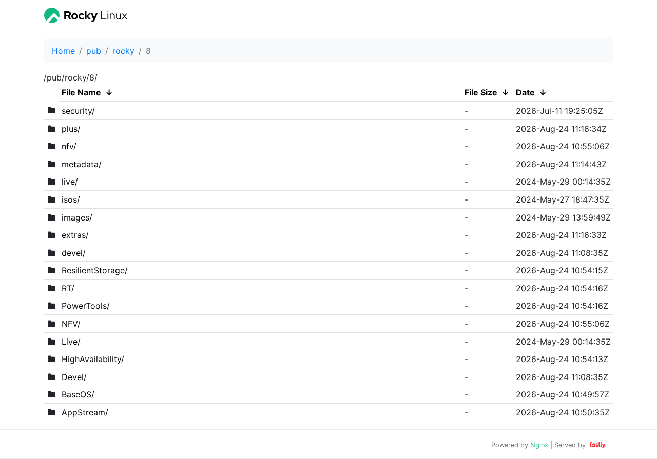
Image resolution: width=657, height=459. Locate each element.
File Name (81, 92)
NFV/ (71, 323)
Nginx (539, 445)
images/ (77, 217)
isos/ (71, 199)
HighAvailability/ (93, 359)
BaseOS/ (78, 394)
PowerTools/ (86, 306)
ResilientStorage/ (95, 270)
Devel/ (74, 377)
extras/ (75, 235)
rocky (123, 51)
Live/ (71, 341)
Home (63, 51)
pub (93, 51)
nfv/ (69, 146)
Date (525, 92)
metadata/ (82, 164)
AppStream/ (85, 412)
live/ (70, 181)
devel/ (74, 253)
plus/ (71, 129)
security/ (78, 111)
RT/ (68, 288)
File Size (481, 92)
